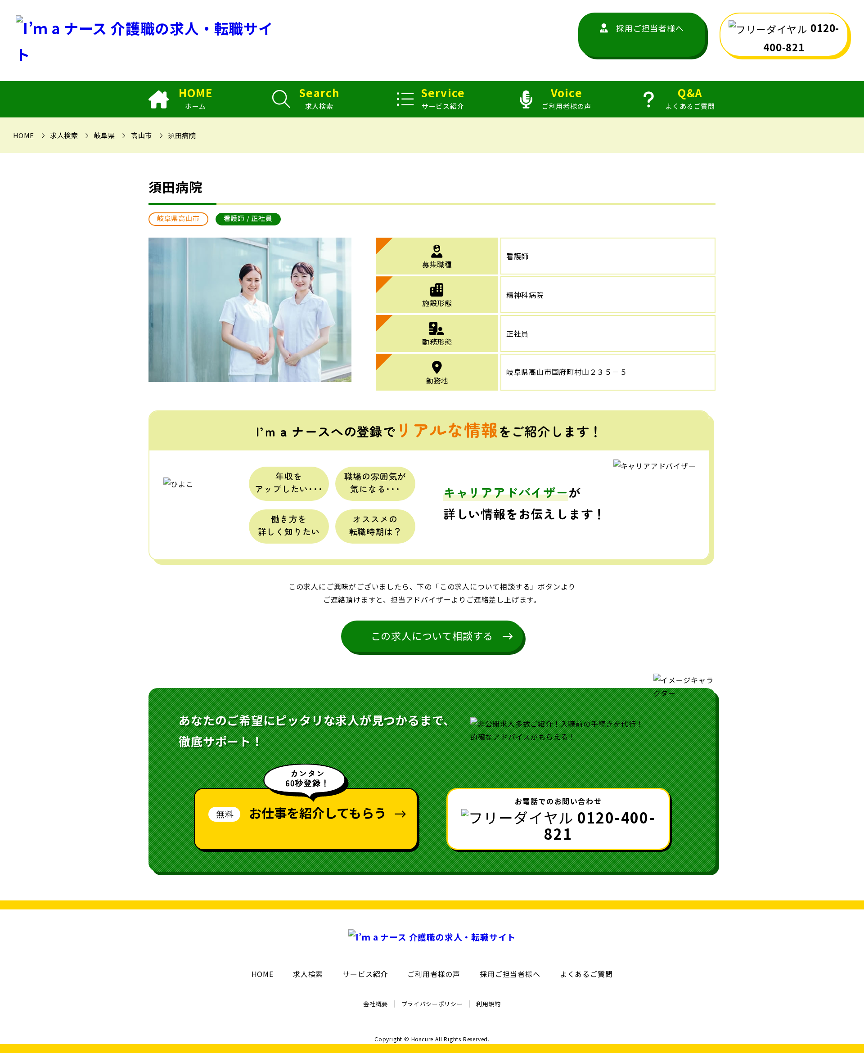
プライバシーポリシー (432, 1003)
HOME (196, 98)
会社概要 (375, 1003)
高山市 (141, 135)
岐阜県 (104, 135)
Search (319, 98)
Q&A (690, 98)
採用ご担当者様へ (650, 28)
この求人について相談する (432, 635)
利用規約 (488, 1003)
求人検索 (64, 135)
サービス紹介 (365, 973)
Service (443, 98)
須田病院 (182, 135)
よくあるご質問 (586, 973)
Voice (566, 98)
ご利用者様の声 (433, 973)
